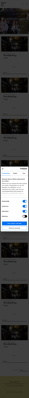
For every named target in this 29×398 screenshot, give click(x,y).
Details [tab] (15, 173)
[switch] (25, 206)
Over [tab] (24, 173)
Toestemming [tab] (6, 173)
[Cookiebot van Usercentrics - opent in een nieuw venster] (20, 169)
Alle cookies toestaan (14, 223)
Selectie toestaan (14, 228)
